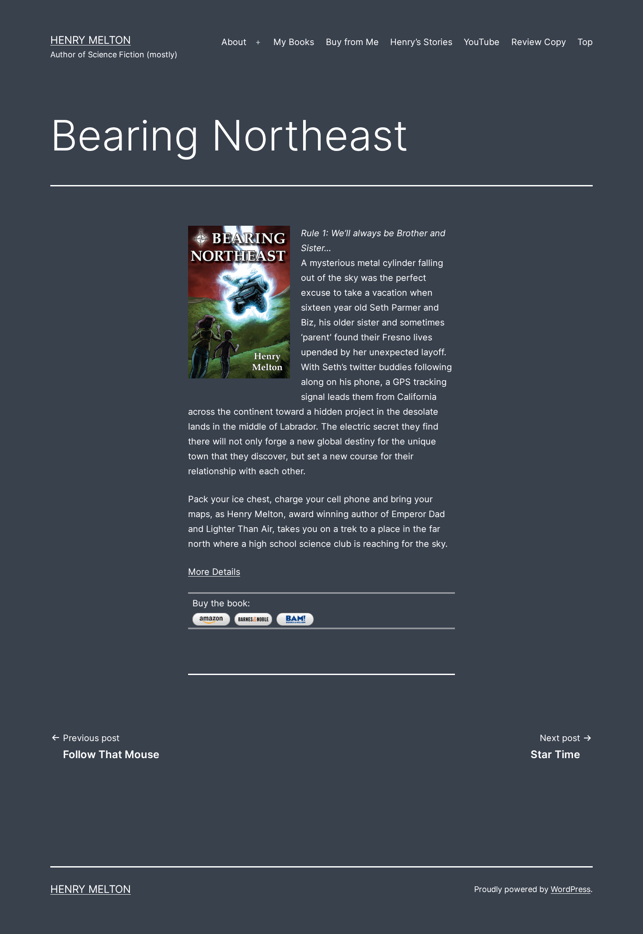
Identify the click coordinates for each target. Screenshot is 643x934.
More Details (214, 572)
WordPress (571, 889)
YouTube (482, 42)
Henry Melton (90, 40)
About (233, 42)
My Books (293, 42)
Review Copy (538, 42)
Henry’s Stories (421, 42)
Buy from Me (352, 42)
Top (585, 42)
